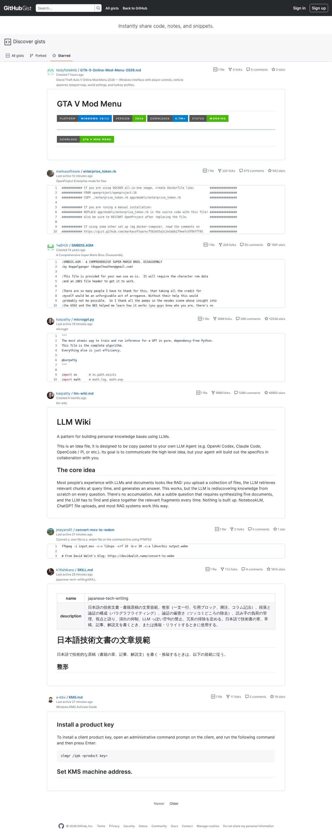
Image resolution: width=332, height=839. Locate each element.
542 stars (278, 171)
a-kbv (61, 697)
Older (174, 803)
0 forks (237, 69)
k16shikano (65, 570)
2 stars (280, 69)
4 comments (254, 569)
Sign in (299, 8)
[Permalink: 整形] (53, 666)
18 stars (279, 696)
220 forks (228, 171)
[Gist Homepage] (18, 8)
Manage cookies (208, 826)
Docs (174, 826)
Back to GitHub (135, 8)
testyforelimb (66, 70)
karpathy (63, 319)
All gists (112, 8)
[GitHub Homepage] (61, 826)
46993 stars (276, 393)
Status (143, 826)
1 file (220, 69)
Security (129, 826)
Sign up (319, 8)
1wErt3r (62, 245)
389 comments (250, 319)
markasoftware (68, 171)
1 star (281, 529)
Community (159, 826)
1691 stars (278, 245)
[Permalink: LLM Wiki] (53, 422)
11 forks (235, 696)
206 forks (229, 245)
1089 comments (249, 393)
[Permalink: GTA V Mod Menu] (53, 103)
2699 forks (224, 319)
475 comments (253, 171)
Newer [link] (159, 803)
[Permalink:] (53, 140)
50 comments (253, 245)
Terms (101, 826)
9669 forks (222, 393)
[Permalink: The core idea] (53, 469)
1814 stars (278, 569)
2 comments (257, 696)
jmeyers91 (64, 530)
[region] (166, 124)
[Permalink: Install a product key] (53, 724)
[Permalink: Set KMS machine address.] (53, 771)
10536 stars (276, 319)
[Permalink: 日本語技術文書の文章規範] (53, 640)
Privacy (114, 826)
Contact (187, 826)
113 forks (230, 569)
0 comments (259, 69)
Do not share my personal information (248, 826)
